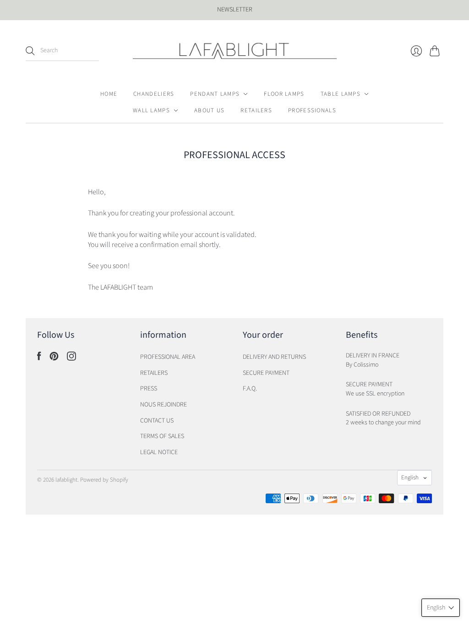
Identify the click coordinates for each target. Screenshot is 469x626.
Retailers (256, 110)
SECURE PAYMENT (266, 373)
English (410, 477)
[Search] (30, 50)
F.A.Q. (250, 388)
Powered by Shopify (104, 480)
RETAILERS (154, 373)
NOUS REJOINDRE (163, 404)
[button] (440, 607)
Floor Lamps (284, 94)
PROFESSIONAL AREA (167, 357)
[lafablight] (235, 51)
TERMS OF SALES (162, 436)
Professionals (312, 110)
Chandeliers (153, 94)
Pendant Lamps (215, 94)
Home (108, 94)
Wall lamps (151, 110)
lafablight (66, 480)
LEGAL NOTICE (159, 452)
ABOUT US (209, 110)
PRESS (148, 388)
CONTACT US (157, 420)
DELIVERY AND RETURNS (274, 357)
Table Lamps (340, 94)
